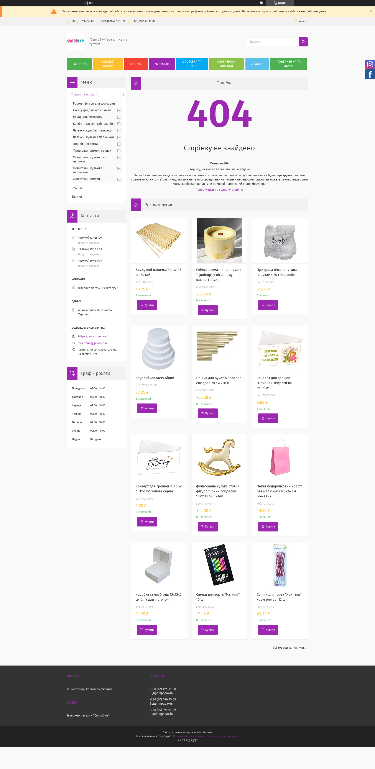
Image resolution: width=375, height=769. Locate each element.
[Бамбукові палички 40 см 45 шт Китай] (159, 240)
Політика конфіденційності (222, 736)
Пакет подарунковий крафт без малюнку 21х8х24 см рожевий (279, 491)
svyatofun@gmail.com (92, 343)
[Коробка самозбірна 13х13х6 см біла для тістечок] (159, 565)
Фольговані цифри (86, 179)
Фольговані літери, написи (92, 150)
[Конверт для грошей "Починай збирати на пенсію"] (280, 349)
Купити (149, 305)
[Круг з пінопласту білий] (159, 349)
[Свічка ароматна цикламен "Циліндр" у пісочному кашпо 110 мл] (219, 240)
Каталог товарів (107, 63)
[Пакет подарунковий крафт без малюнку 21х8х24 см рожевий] (280, 457)
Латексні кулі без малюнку (92, 130)
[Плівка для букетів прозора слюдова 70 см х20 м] (219, 349)
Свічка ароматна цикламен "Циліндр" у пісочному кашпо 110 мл (218, 275)
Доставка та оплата (192, 63)
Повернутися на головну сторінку (219, 189)
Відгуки (76, 196)
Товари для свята (85, 144)
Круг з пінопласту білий (154, 378)
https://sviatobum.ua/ (93, 336)
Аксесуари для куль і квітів (92, 110)
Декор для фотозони (87, 117)
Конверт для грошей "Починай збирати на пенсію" (274, 383)
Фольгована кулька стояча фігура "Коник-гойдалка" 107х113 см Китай (218, 491)
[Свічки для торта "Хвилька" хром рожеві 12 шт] (280, 565)
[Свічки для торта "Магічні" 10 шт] (219, 565)
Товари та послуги (84, 94)
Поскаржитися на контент (188, 736)
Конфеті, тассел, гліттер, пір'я (94, 123)
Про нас (136, 64)
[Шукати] (303, 41)
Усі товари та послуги (288, 647)
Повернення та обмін (289, 63)
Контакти (162, 64)
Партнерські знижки (226, 63)
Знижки (257, 64)
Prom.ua (207, 732)
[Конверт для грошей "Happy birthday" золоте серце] (159, 457)
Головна (79, 64)
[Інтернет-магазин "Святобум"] (75, 49)
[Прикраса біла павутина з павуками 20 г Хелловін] (280, 240)
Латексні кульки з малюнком (93, 137)
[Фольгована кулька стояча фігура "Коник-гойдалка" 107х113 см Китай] (219, 457)
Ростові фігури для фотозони (94, 103)
